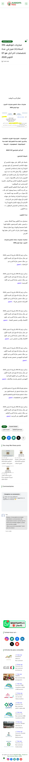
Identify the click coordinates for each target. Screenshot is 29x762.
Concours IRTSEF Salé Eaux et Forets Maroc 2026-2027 (20, 726)
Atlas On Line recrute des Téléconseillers (19, 697)
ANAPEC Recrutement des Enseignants (20, 678)
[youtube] (17, 644)
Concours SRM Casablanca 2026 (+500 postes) (20, 687)
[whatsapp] (12, 639)
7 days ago (19, 741)
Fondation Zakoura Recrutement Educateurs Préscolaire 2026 (20, 659)
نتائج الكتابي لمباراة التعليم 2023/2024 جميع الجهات (20, 461)
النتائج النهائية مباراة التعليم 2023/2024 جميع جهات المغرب (7, 461)
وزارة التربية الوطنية (17, 429)
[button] (9, 438)
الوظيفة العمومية (7, 41)
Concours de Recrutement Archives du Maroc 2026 (19, 669)
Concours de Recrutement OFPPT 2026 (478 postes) (20, 707)
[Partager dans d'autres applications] (23, 438)
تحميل (19, 264)
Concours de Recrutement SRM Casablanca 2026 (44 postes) (20, 716)
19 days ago (19, 664)
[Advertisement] (14, 24)
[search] (26, 3)
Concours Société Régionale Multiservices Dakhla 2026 (20, 736)
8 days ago (19, 702)
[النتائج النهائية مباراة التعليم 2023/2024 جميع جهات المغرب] (8, 453)
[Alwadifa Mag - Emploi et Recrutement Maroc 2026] (14, 4)
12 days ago (19, 693)
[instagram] (7, 639)
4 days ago (19, 712)
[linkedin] (22, 639)
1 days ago (19, 674)
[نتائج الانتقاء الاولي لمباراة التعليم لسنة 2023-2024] (8, 469)
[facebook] (17, 639)
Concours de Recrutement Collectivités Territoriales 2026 (20, 745)
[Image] (8, 657)
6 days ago (19, 655)
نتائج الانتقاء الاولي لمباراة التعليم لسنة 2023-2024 (7, 477)
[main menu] (3, 3)
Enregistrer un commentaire (12, 494)
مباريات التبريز (6, 429)
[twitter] (12, 644)
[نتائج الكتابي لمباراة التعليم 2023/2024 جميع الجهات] (21, 453)
